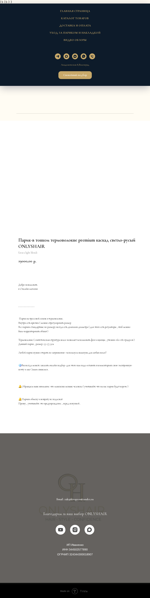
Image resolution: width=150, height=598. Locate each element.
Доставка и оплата (75, 25)
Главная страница (75, 11)
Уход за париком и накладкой (75, 32)
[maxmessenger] (66, 56)
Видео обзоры (75, 40)
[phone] (92, 56)
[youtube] (60, 530)
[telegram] (58, 56)
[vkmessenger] (75, 56)
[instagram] (75, 530)
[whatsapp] (84, 56)
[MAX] (89, 530)
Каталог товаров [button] (75, 18)
